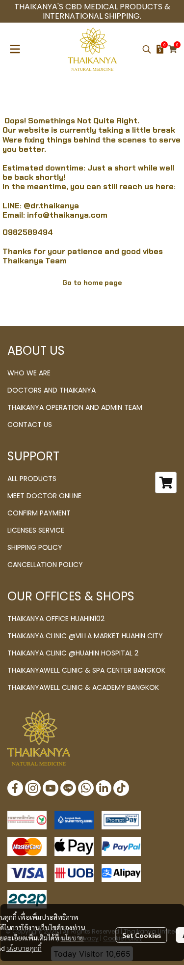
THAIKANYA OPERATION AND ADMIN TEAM (74, 407)
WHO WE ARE (29, 373)
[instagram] (33, 788)
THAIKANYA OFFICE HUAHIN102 (56, 619)
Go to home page (92, 282)
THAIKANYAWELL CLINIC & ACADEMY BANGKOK (83, 687)
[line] (68, 788)
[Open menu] (15, 49)
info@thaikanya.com (67, 215)
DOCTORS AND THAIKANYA (51, 390)
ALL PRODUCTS (31, 478)
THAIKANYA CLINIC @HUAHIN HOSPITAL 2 (72, 653)
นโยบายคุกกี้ (24, 947)
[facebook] (15, 788)
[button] (147, 49)
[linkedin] (103, 788)
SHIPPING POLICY (34, 547)
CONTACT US (29, 424)
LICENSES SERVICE (35, 530)
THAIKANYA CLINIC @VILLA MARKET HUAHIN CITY (85, 636)
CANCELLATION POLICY (45, 564)
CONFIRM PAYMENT (39, 513)
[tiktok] (121, 788)
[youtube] (50, 788)
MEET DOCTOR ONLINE (44, 496)
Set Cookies (141, 935)
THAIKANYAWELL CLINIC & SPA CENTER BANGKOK (86, 670)
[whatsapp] (86, 788)
